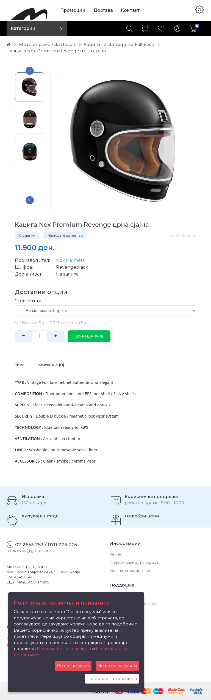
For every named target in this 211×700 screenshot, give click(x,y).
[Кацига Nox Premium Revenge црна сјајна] (123, 140)
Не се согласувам (117, 665)
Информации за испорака (134, 562)
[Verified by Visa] (196, 690)
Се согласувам (73, 665)
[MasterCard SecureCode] (177, 690)
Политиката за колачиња (64, 648)
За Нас (116, 554)
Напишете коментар (65, 235)
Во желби (33, 322)
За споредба (71, 322)
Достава (103, 10)
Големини (29, 300)
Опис (18, 364)
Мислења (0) (51, 364)
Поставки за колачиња (112, 678)
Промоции (72, 10)
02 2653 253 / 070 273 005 (46, 544)
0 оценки (27, 235)
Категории (23, 28)
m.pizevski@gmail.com (29, 550)
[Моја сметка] (177, 28)
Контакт (130, 10)
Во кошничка (89, 336)
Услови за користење (130, 570)
